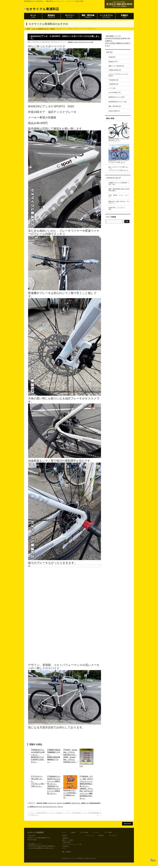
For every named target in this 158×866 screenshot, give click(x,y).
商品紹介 (70, 42)
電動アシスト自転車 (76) (116, 66)
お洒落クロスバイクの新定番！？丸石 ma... (118, 183)
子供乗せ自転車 (66, 842)
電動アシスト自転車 (67, 840)
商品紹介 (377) (113, 61)
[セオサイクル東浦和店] (41, 8)
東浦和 (45, 803)
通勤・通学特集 (66, 851)
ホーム (64, 832)
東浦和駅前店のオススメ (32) (117, 101)
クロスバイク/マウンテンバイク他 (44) (118, 75)
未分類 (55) (112, 57)
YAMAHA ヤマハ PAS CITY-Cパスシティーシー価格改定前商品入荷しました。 (86, 793)
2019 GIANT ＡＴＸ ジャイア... (118, 196)
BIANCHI (39, 803)
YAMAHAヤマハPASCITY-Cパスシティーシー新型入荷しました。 (53, 789)
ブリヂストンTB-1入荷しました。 (37, 785)
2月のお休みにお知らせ (86, 765)
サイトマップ (90, 835)
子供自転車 (65, 846)
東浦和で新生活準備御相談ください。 (53, 759)
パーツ (64, 848)
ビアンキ (60, 806)
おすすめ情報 (84, 832)
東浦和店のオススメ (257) (116, 97)
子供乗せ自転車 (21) (114, 70)
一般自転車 (65, 838)
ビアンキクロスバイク (50, 806)
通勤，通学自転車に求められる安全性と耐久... (118, 190)
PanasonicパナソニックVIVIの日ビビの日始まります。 (69, 793)
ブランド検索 (108, 832)
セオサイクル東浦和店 (64, 803)
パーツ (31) (112, 88)
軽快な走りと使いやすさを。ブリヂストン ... (118, 202)
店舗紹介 (73, 832)
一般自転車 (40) (113, 84)
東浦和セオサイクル (36, 806)
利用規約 (101, 835)
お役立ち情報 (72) (114, 111)
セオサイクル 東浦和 (78, 803)
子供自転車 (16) (113, 80)
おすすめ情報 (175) (114, 92)
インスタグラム (112, 835)
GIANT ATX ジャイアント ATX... (117, 208)
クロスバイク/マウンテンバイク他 (83, 42)
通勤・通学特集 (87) (114, 106)
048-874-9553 (124, 4)
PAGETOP (127, 823)
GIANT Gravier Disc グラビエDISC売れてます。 (70, 759)
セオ (87, 803)
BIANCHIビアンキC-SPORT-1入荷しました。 (38, 759)
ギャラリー (96, 832)
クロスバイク (52, 803)
